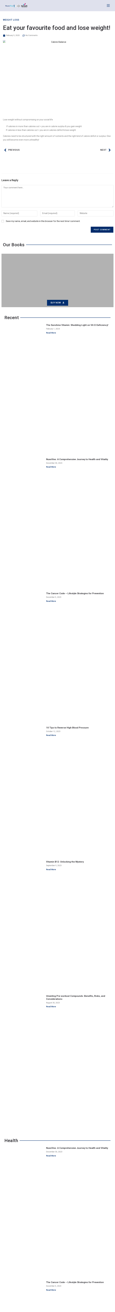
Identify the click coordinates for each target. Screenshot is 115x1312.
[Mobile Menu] (108, 5)
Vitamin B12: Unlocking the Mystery (65, 861)
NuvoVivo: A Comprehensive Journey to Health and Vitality (77, 459)
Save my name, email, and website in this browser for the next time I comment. (43, 221)
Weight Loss (11, 20)
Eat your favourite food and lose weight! (56, 27)
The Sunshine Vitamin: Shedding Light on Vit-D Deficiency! (77, 325)
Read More (51, 333)
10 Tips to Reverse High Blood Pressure (67, 727)
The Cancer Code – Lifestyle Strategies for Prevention (75, 593)
